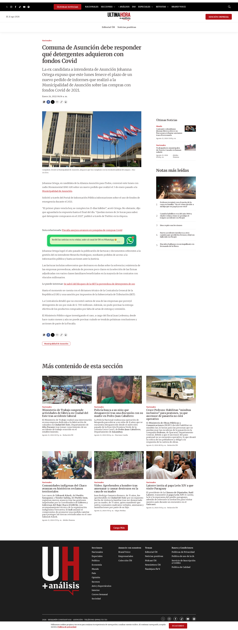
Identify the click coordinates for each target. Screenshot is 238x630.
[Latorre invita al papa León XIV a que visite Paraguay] (171, 465)
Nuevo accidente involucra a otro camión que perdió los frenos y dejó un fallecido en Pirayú (177, 235)
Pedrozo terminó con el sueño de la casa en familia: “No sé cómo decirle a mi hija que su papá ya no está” (177, 204)
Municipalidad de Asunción (57, 191)
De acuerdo (178, 626)
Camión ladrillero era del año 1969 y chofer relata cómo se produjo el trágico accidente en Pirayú (176, 216)
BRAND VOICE (179, 7)
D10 (134, 7)
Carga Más (119, 528)
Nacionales (47, 41)
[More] (114, 6)
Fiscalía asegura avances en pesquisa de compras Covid (92, 230)
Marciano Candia (121, 435)
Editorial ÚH (108, 27)
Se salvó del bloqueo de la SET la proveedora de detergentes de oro (99, 283)
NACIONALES (91, 7)
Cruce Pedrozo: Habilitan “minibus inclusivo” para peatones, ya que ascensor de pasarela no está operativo (168, 414)
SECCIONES (107, 7)
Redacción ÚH (68, 435)
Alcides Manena (176, 156)
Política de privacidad (67, 627)
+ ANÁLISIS (124, 7)
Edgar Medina (120, 511)
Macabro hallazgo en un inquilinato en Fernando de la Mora (177, 245)
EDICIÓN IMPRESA (219, 17)
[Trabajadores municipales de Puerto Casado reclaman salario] (190, 147)
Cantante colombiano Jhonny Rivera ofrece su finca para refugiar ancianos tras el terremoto (169, 132)
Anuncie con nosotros (129, 548)
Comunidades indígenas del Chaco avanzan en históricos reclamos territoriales (64, 488)
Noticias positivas (126, 27)
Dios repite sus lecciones (171, 225)
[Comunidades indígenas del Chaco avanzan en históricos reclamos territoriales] (67, 465)
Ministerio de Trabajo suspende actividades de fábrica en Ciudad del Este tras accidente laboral (65, 413)
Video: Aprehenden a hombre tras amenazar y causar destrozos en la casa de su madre (116, 488)
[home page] (119, 16)
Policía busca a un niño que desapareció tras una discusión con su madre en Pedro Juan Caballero (118, 413)
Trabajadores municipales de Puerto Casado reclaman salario (168, 150)
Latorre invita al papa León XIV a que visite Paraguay (169, 487)
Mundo (159, 126)
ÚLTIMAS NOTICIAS (67, 7)
